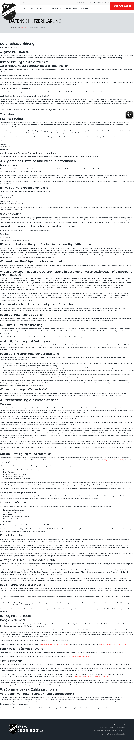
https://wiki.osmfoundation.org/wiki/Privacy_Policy (91, 676)
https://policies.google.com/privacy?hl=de (112, 644)
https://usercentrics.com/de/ (113, 460)
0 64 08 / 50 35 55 (85, 2)
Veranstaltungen (72, 8)
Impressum (121, 727)
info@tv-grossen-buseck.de (105, 2)
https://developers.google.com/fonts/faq (54, 644)
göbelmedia (120, 734)
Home (25, 8)
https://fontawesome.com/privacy (82, 656)
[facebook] (23, 2)
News (31, 8)
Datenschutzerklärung (107, 727)
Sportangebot (41, 8)
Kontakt (86, 8)
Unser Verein (56, 8)
